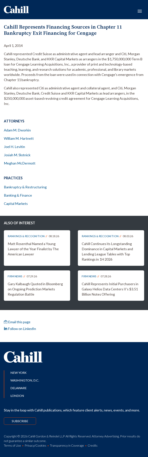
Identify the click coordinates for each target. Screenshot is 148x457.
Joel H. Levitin (14, 147)
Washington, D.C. (24, 380)
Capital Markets (16, 203)
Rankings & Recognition (26, 236)
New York (18, 372)
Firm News (15, 276)
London (17, 395)
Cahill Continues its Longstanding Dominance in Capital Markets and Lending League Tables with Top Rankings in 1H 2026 (107, 251)
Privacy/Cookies (35, 445)
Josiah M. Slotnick (17, 155)
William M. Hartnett (19, 138)
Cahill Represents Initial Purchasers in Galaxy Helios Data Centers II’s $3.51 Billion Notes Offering (110, 289)
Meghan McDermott (19, 163)
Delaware (18, 388)
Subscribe (20, 421)
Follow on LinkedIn (21, 329)
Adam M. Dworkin (17, 130)
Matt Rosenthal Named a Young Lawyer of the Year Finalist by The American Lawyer (33, 249)
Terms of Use (12, 445)
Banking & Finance (18, 195)
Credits (93, 445)
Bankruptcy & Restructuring (25, 187)
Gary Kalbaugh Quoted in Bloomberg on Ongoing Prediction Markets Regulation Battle (35, 289)
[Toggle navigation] (139, 10)
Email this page (19, 322)
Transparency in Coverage (67, 445)
